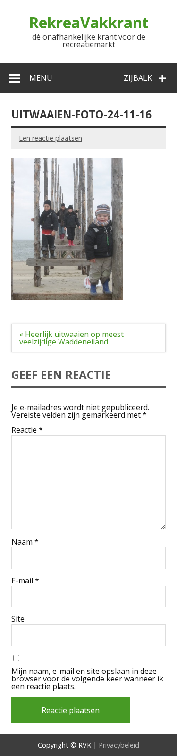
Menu (40, 78)
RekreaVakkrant (89, 22)
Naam (25, 542)
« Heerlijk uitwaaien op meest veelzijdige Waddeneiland (71, 338)
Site (18, 618)
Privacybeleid (119, 744)
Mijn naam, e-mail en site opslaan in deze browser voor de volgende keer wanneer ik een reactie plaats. (87, 678)
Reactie (27, 430)
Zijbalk (138, 78)
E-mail (25, 580)
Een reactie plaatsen (50, 138)
